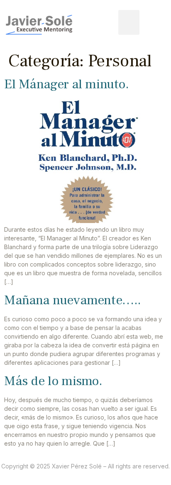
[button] (128, 22)
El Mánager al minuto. (66, 84)
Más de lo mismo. (53, 381)
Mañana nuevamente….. (72, 300)
